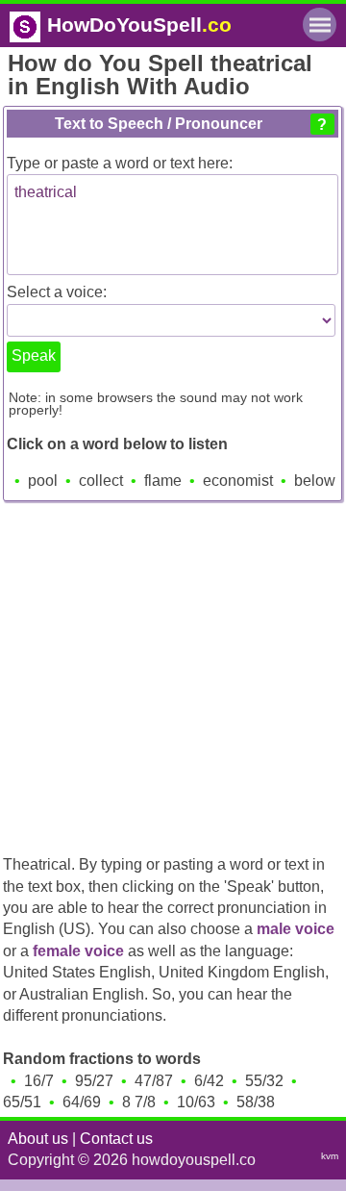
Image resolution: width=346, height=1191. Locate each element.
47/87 (154, 1081)
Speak (34, 355)
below (314, 480)
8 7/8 (139, 1102)
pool (43, 480)
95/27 (94, 1081)
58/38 (255, 1102)
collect (101, 480)
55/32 (264, 1081)
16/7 (39, 1081)
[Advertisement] (173, 670)
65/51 (22, 1102)
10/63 (196, 1102)
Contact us (116, 1138)
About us (38, 1138)
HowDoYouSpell (139, 24)
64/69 (81, 1102)
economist (238, 480)
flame (163, 480)
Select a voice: (57, 292)
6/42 (209, 1081)
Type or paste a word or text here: (120, 163)
